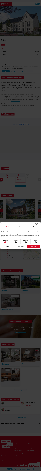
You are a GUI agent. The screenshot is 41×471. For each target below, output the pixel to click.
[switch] (15, 242)
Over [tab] (34, 226)
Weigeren (7, 246)
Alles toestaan (33, 246)
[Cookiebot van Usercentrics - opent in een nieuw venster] (35, 224)
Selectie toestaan (21, 246)
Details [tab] (20, 226)
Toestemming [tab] (7, 226)
